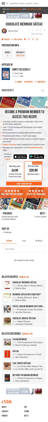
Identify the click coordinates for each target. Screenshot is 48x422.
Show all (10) (27, 333)
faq (25, 407)
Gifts (26, 415)
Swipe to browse (10, 144)
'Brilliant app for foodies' (12, 194)
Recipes (29, 81)
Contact (5, 411)
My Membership (36, 147)
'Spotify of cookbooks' (36, 194)
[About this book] (6, 69)
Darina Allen (13, 31)
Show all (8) (24, 277)
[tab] (9, 241)
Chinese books (15, 9)
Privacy (5, 415)
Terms (26, 411)
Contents (41, 81)
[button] (7, 3)
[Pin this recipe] (33, 39)
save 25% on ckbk (34, 9)
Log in (7, 159)
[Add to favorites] (29, 39)
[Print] (25, 39)
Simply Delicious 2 (21, 69)
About (19, 81)
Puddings (7, 232)
